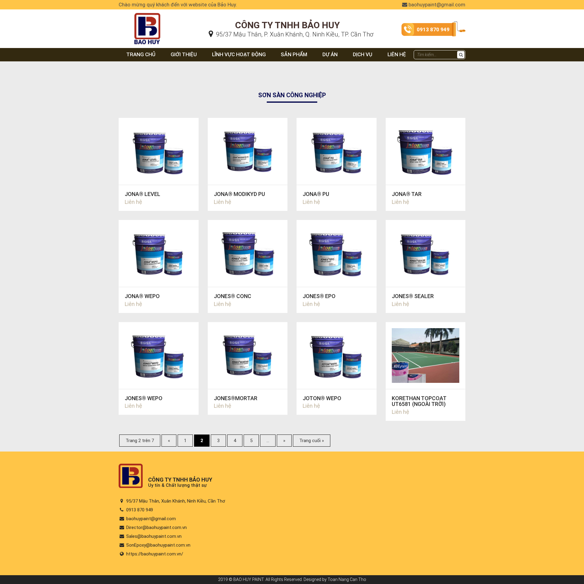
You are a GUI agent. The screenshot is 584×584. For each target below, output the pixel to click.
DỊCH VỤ (362, 54)
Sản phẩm (294, 54)
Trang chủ (140, 54)
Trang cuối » (311, 440)
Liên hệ (397, 54)
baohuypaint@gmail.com (436, 5)
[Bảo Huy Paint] (131, 486)
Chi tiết (159, 164)
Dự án (330, 54)
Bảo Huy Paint (134, 17)
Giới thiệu (184, 54)
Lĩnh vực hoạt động (239, 54)
